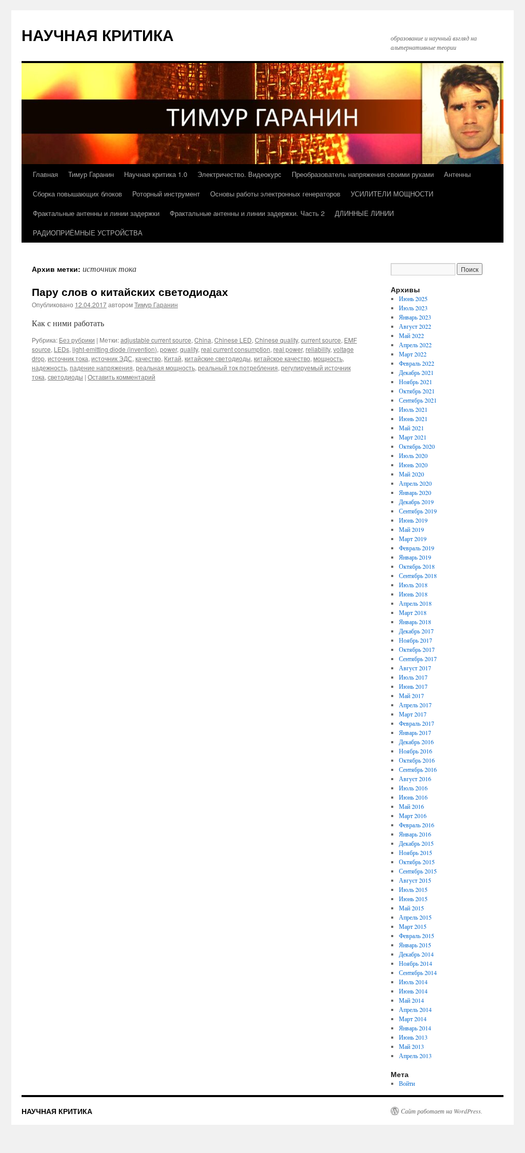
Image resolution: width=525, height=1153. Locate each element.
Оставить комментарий (121, 376)
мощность (327, 358)
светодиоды (65, 376)
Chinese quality (276, 339)
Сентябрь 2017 (418, 658)
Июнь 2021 (413, 418)
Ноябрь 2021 (415, 381)
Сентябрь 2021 (418, 400)
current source (321, 339)
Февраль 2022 (416, 363)
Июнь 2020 (413, 465)
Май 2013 (411, 1046)
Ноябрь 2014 (415, 963)
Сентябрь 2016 (418, 769)
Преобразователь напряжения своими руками (363, 174)
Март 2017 (413, 714)
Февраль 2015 (416, 935)
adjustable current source (155, 339)
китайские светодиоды (218, 358)
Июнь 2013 (413, 1037)
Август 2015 (415, 880)
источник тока (68, 358)
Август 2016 (415, 778)
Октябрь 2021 (417, 391)
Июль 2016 (413, 788)
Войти (407, 1083)
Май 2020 (411, 474)
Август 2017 (415, 668)
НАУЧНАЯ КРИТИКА (98, 35)
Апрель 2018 (415, 603)
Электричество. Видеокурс (239, 174)
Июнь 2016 (413, 797)
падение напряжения (101, 367)
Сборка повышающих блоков (77, 193)
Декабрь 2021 (416, 372)
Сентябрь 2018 (418, 575)
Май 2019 (411, 529)
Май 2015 (411, 908)
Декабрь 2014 (416, 954)
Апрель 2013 (415, 1055)
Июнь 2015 (413, 898)
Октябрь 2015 (417, 862)
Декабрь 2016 (416, 742)
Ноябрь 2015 (415, 852)
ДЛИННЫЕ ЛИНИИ (364, 213)
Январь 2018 (415, 622)
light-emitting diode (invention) (114, 349)
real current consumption (235, 349)
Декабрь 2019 (416, 502)
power (168, 349)
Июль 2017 (413, 677)
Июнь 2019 (413, 520)
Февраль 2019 (416, 548)
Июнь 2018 (413, 594)
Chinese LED (233, 339)
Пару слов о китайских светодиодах (130, 291)
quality (189, 349)
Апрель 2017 (415, 705)
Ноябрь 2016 (415, 751)
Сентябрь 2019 (418, 511)
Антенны (457, 174)
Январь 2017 (415, 732)
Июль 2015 (413, 889)
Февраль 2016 (416, 825)
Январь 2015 (415, 945)
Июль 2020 (413, 455)
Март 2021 (413, 437)
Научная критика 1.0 (155, 174)
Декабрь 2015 (416, 843)
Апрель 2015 (415, 917)
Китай (172, 358)
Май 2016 (411, 806)
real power (287, 349)
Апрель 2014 (415, 1009)
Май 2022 (411, 335)
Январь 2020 (415, 492)
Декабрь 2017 (416, 631)
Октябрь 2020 (417, 446)
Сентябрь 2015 (418, 871)
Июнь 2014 (413, 991)
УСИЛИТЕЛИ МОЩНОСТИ (392, 193)
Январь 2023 (415, 317)
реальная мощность (165, 367)
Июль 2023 (413, 308)
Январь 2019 (415, 557)
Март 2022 (413, 354)
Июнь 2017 (413, 686)
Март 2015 (413, 926)
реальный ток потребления (238, 367)
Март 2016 (413, 815)
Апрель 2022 (415, 345)
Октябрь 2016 (417, 760)
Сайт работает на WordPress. (441, 1111)
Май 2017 (411, 695)
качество (148, 358)
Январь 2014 (415, 1028)
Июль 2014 (413, 982)
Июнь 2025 (413, 298)
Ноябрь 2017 (415, 640)
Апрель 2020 (415, 483)
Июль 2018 (413, 585)
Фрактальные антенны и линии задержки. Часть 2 (247, 213)
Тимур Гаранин (91, 174)
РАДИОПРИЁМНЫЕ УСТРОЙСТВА (88, 232)
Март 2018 (413, 612)
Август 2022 (415, 326)
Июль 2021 (413, 409)
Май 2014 (411, 1000)
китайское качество (282, 358)
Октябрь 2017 (417, 649)
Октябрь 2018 (417, 566)
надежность (49, 367)
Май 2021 (411, 428)
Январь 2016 (415, 834)
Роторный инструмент (166, 193)
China (202, 339)
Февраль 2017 (416, 723)
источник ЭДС (111, 358)
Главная (45, 174)
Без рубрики (77, 339)
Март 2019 (413, 538)
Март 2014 (413, 1019)
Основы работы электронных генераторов (275, 193)
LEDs (61, 349)
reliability (318, 349)
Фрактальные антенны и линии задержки (96, 213)
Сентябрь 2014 (418, 972)
